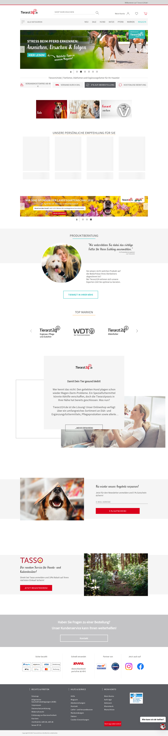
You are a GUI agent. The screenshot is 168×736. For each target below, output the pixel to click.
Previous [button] (22, 49)
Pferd (121, 22)
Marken (131, 22)
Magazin (142, 22)
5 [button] (93, 72)
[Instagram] (128, 666)
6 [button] (97, 72)
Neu (87, 22)
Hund (102, 22)
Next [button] (145, 49)
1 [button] (77, 72)
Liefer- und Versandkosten (82, 709)
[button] (70, 71)
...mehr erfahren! (84, 428)
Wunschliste (109, 709)
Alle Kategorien (34, 22)
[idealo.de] (115, 666)
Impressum (36, 705)
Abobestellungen (78, 703)
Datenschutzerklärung (41, 708)
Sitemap (35, 696)
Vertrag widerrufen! (113, 724)
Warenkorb (108, 706)
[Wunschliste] (136, 13)
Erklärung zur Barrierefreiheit (44, 715)
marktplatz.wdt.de (39, 722)
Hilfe (73, 696)
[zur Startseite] (29, 12)
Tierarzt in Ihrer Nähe (80, 294)
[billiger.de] (101, 666)
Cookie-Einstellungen (80, 719)
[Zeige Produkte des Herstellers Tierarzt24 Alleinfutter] (118, 339)
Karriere (35, 718)
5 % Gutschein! (117, 510)
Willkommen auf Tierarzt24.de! (136, 3)
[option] (84, 49)
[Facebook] (140, 666)
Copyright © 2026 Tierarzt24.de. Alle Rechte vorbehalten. (40, 733)
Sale (94, 22)
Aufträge (108, 699)
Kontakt (84, 638)
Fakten (73, 716)
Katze (111, 22)
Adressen (108, 703)
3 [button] (85, 72)
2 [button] (81, 72)
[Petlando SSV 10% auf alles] (84, 49)
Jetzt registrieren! (36, 587)
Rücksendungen (77, 713)
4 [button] (89, 72)
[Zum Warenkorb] (145, 13)
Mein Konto (109, 696)
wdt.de (50, 722)
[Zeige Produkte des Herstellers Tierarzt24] (49, 339)
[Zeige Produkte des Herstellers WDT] (84, 343)
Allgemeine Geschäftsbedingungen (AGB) (44, 700)
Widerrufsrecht (38, 712)
